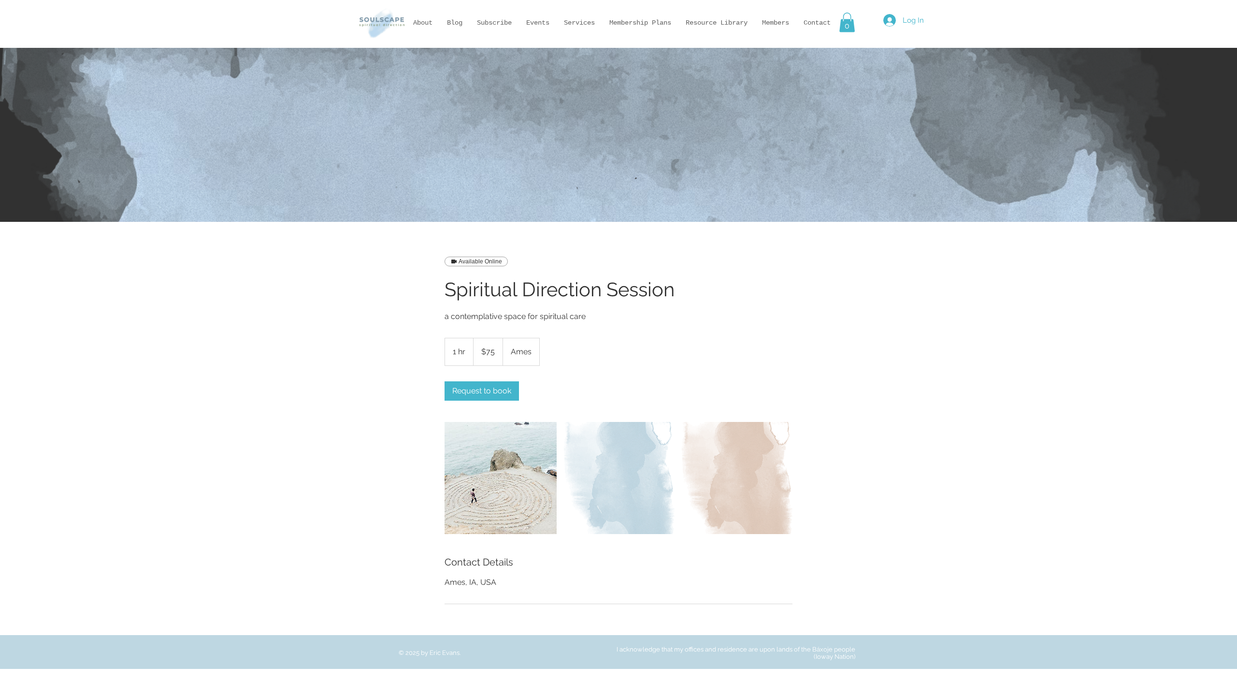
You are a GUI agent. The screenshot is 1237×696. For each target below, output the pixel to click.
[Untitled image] (501, 478)
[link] (482, 391)
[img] (382, 41)
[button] (847, 22)
